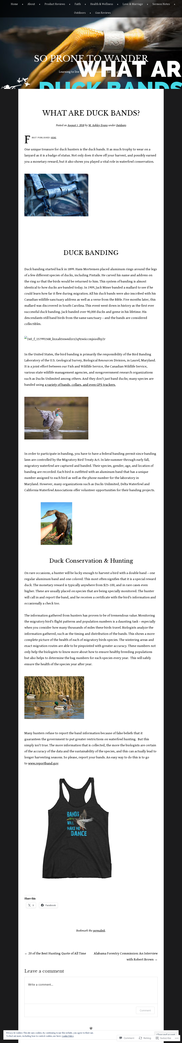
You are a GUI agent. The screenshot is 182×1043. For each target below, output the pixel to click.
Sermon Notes (161, 4)
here (53, 137)
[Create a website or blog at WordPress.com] (91, 1028)
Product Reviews (55, 4)
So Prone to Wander (91, 58)
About (31, 4)
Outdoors (80, 13)
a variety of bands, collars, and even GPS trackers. (80, 385)
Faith (78, 4)
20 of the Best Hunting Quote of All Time (55, 953)
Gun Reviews (103, 13)
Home (14, 4)
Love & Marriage (133, 4)
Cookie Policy (68, 1036)
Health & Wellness (101, 4)
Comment (145, 1010)
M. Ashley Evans (98, 125)
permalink (99, 930)
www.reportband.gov (43, 763)
